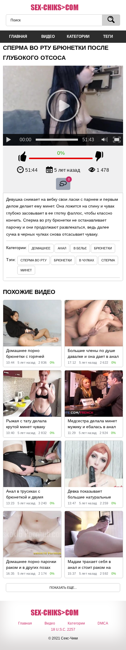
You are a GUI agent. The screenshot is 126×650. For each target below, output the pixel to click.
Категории (76, 623)
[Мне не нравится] (99, 157)
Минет (26, 270)
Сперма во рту (34, 260)
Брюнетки (103, 248)
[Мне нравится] (22, 157)
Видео (50, 623)
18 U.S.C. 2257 (63, 629)
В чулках (86, 260)
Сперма (108, 260)
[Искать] (111, 20)
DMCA (103, 623)
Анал (62, 248)
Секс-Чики (63, 7)
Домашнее (41, 248)
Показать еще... (63, 587)
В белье (80, 248)
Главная (25, 623)
